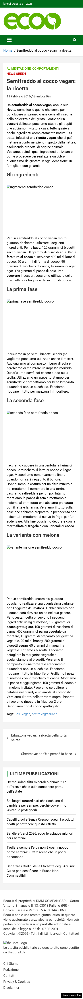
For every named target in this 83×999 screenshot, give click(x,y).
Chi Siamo (11, 964)
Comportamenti (45, 68)
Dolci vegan (22, 714)
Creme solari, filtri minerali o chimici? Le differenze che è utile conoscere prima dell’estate (36, 786)
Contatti (9, 976)
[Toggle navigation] (9, 40)
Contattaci (71, 934)
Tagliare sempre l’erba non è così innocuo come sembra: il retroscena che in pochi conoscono (37, 852)
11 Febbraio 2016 (19, 96)
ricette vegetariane (44, 714)
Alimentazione (19, 68)
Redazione (11, 970)
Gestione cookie (72, 995)
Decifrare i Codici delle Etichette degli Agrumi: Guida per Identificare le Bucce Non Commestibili (41, 871)
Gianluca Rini (42, 96)
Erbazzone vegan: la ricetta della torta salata (39, 737)
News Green (16, 73)
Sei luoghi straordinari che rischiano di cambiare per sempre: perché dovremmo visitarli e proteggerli (36, 805)
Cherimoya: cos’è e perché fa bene (46, 754)
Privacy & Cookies (16, 982)
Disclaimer (11, 988)
